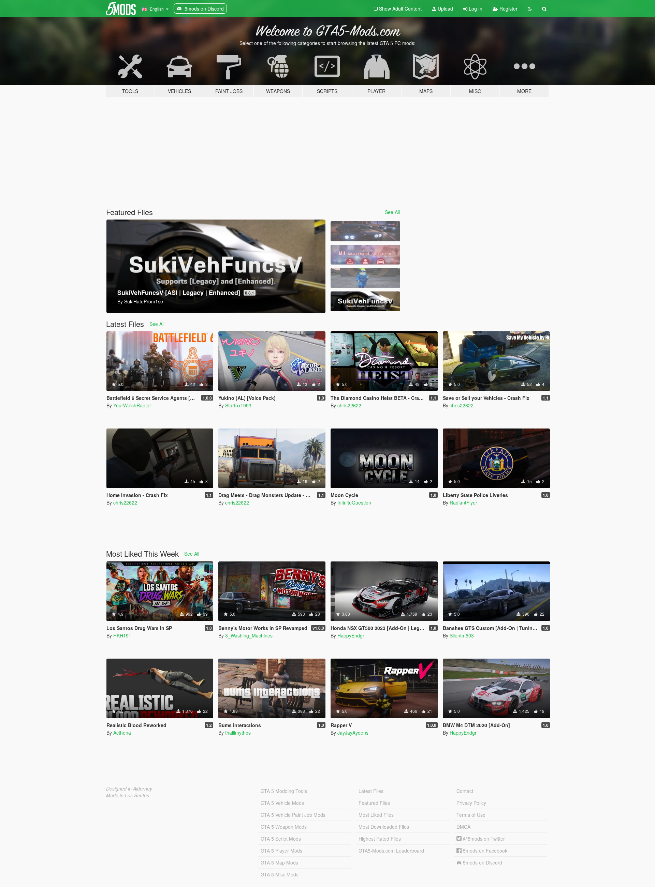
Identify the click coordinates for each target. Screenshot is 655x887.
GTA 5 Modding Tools (284, 790)
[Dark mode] (530, 8)
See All (392, 212)
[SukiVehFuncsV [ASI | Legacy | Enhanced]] (365, 301)
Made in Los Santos (127, 795)
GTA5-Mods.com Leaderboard (391, 850)
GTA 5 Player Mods (281, 850)
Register (508, 8)
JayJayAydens (352, 732)
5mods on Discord (482, 862)
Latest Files (371, 790)
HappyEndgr (350, 635)
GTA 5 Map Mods (279, 862)
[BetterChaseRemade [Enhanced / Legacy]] (365, 231)
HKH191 (122, 635)
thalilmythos (238, 732)
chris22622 (349, 405)
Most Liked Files (376, 814)
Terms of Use (470, 814)
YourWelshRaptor (132, 405)
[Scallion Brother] (365, 278)
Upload (444, 8)
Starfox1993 (238, 405)
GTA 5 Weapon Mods (284, 826)
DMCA (463, 826)
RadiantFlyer (463, 502)
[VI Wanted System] (365, 255)
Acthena (122, 732)
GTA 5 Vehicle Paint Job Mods (293, 814)
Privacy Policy (471, 802)
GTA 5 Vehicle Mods (282, 802)
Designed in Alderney (129, 788)
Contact (464, 790)
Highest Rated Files (380, 838)
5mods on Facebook (484, 850)
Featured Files (374, 802)
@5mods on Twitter (483, 838)
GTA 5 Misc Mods (280, 874)
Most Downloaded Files (384, 826)
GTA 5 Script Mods (281, 838)
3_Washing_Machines (249, 635)
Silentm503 (462, 635)
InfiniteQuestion (354, 502)
